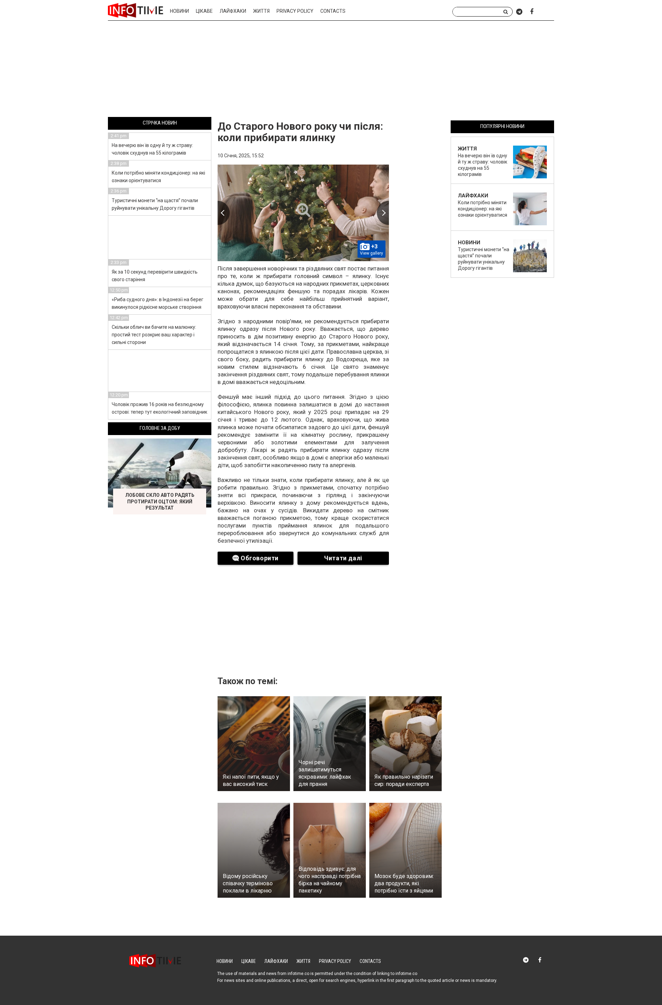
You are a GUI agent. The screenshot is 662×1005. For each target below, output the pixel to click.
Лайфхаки (233, 11)
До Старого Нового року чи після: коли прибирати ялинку (300, 132)
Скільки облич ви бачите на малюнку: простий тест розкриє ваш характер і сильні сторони (154, 334)
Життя (261, 11)
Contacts (332, 11)
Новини (179, 11)
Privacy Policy (295, 11)
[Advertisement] (331, 70)
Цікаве (204, 11)
